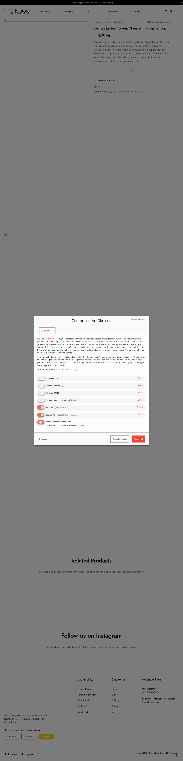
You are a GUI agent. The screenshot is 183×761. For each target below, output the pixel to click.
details (140, 378)
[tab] (47, 330)
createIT (143, 319)
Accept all (138, 439)
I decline (43, 439)
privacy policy (71, 369)
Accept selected (120, 439)
